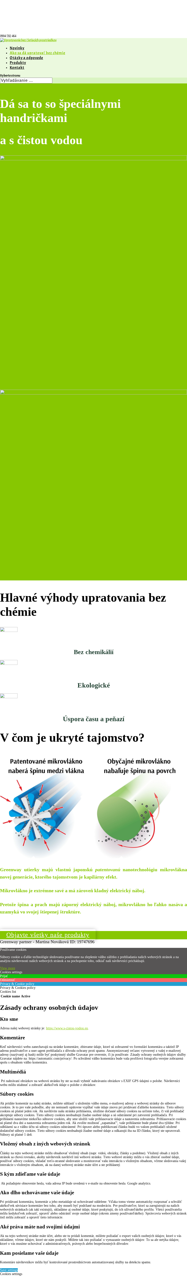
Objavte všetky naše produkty (47, 934)
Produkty (18, 62)
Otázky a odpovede (26, 57)
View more (7, 968)
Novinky (17, 48)
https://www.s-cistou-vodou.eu (67, 1028)
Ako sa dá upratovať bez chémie (37, 53)
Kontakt (17, 67)
